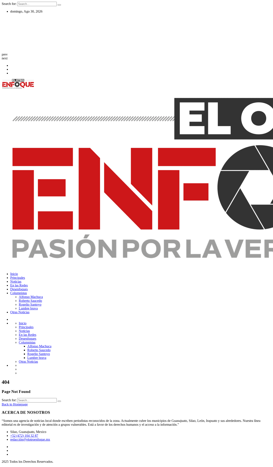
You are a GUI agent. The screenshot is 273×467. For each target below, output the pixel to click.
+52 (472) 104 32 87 (24, 435)
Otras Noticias (19, 312)
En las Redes (19, 285)
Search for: (9, 4)
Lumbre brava (28, 308)
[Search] (59, 5)
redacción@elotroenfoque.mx (30, 439)
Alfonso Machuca (31, 297)
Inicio (14, 274)
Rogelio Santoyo (30, 304)
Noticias (15, 281)
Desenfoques (19, 289)
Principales (17, 277)
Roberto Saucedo (30, 300)
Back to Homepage (15, 404)
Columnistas (18, 293)
